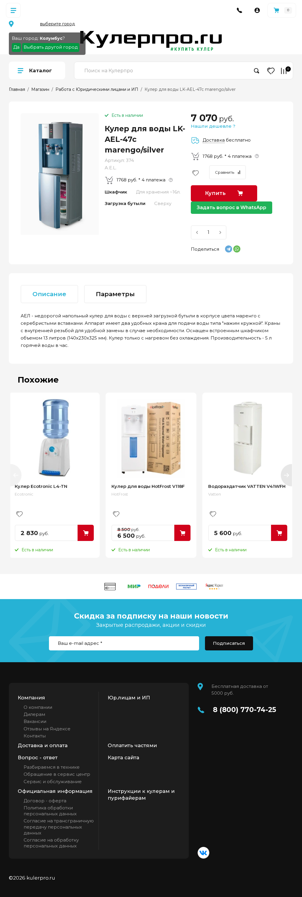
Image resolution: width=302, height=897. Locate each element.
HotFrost (119, 494)
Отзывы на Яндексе (47, 729)
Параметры (115, 294)
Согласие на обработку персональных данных (51, 843)
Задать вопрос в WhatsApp (231, 207)
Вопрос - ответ (38, 757)
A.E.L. (110, 167)
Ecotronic (24, 494)
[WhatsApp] (236, 248)
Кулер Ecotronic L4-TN (41, 486)
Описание (49, 294)
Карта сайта (123, 757)
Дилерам (34, 714)
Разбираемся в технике (52, 767)
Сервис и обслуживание (53, 781)
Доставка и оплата (43, 745)
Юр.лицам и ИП (129, 698)
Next (286, 475)
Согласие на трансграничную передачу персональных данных (59, 827)
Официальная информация (55, 791)
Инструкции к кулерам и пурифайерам (141, 794)
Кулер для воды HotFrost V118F (148, 486)
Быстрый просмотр (54, 438)
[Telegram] (228, 248)
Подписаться (229, 643)
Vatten (214, 494)
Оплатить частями (132, 745)
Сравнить (224, 172)
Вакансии (35, 721)
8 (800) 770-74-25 (244, 710)
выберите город (57, 24)
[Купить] (86, 533)
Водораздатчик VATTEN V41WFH (246, 486)
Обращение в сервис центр (57, 774)
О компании (38, 707)
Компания (31, 698)
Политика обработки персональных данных (50, 810)
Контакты (35, 736)
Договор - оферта (45, 800)
